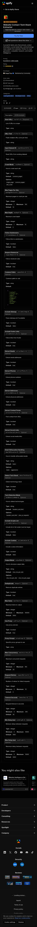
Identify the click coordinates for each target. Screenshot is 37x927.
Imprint (18, 900)
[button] (21, 119)
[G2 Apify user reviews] (10, 883)
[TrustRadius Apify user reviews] (18, 883)
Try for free (18, 36)
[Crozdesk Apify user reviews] (27, 883)
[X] (10, 852)
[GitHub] (15, 852)
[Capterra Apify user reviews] (27, 877)
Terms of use (18, 905)
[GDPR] (15, 864)
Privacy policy (18, 909)
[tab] (7, 108)
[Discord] (26, 852)
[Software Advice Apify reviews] (16, 877)
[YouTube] (21, 852)
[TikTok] (32, 852)
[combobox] (18, 40)
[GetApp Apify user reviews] (7, 877)
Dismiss (21, 922)
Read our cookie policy (22, 918)
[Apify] (7, 3)
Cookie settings (9, 922)
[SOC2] (22, 864)
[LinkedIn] (4, 852)
